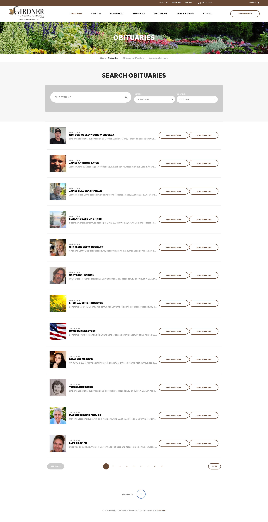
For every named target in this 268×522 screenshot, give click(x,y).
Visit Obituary (177, 135)
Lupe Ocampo (78, 443)
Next (214, 466)
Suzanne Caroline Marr (85, 219)
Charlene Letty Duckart (86, 247)
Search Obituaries (109, 58)
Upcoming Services (158, 58)
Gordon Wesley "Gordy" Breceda (91, 135)
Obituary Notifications (133, 58)
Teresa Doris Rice (81, 387)
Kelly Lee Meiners (81, 359)
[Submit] (126, 97)
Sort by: (138, 94)
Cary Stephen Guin (81, 275)
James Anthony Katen (84, 163)
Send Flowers (245, 14)
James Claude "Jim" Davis (85, 191)
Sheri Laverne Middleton (86, 303)
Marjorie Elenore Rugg (85, 415)
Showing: (181, 94)
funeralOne (161, 510)
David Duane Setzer (82, 331)
